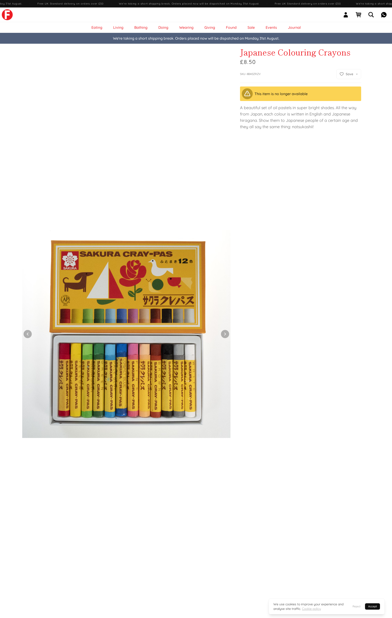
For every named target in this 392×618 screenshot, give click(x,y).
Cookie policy (311, 609)
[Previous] (28, 334)
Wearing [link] (186, 27)
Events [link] (271, 27)
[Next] (225, 334)
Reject (356, 606)
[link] (7, 14)
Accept (372, 606)
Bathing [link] (140, 27)
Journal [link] (294, 27)
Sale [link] (251, 27)
